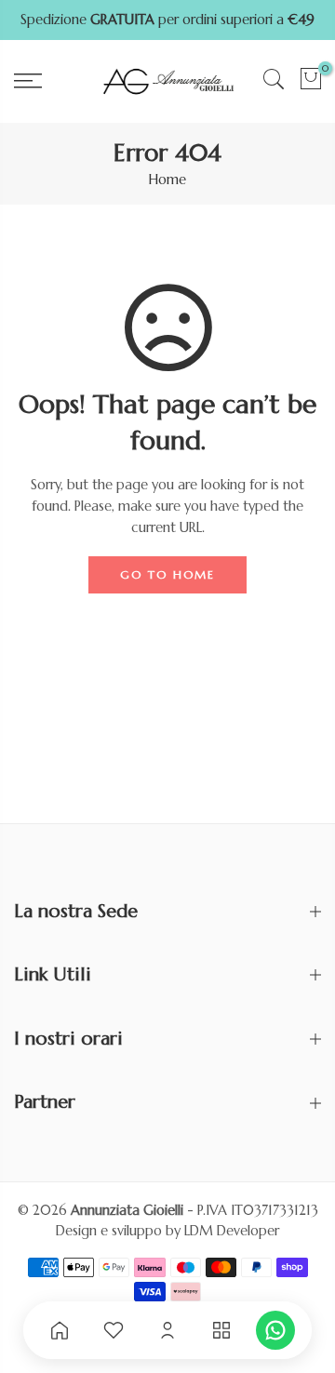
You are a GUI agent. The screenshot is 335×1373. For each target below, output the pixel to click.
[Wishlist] (113, 1330)
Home (167, 179)
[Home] (59, 1330)
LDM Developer (231, 1230)
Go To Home (167, 574)
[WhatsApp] (275, 1330)
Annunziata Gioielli (127, 1210)
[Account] (167, 1330)
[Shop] (221, 1330)
